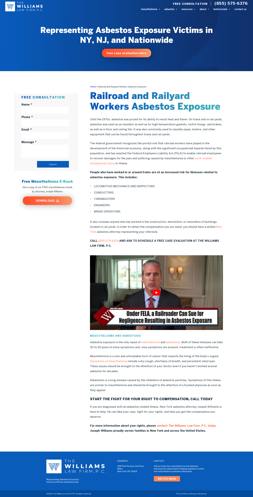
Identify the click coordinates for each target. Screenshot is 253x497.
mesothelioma (150, 342)
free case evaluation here (126, 53)
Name (26, 104)
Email (26, 129)
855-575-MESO (167, 478)
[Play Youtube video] (156, 292)
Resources (187, 9)
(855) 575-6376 (231, 3)
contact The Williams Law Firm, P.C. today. (186, 425)
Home (93, 86)
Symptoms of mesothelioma (108, 361)
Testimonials (220, 9)
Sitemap (192, 494)
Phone (27, 117)
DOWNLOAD (45, 200)
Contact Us (240, 9)
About (203, 9)
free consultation (190, 3)
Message (29, 142)
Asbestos (169, 9)
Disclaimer (202, 494)
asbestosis (173, 342)
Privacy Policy (182, 494)
